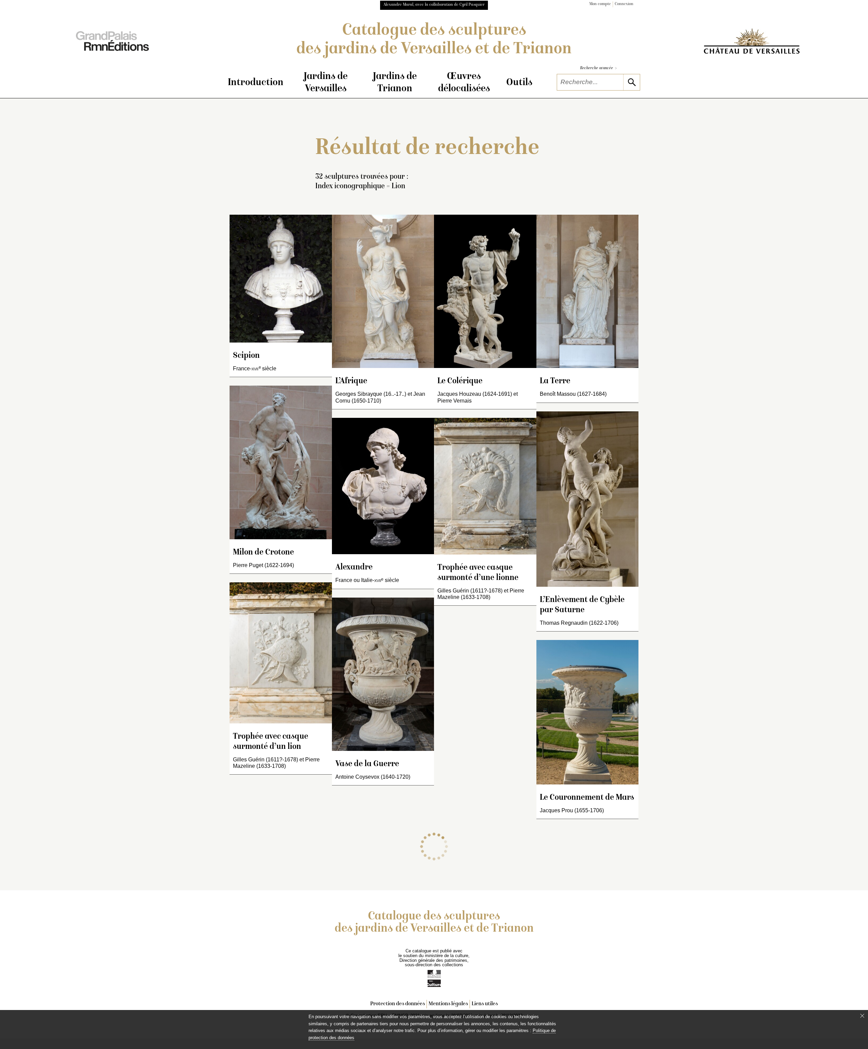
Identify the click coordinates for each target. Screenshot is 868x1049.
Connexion (624, 4)
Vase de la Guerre (367, 764)
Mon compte (600, 4)
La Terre (555, 381)
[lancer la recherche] (631, 82)
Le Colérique (459, 381)
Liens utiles (485, 1004)
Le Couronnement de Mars (587, 798)
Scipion (246, 356)
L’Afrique (351, 381)
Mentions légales (448, 1004)
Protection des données (397, 1004)
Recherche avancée (598, 68)
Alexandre (354, 567)
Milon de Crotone (263, 552)
